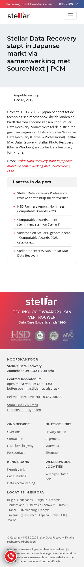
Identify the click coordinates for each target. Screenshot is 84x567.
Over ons (14, 432)
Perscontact (16, 452)
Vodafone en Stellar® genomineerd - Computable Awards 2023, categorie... (43, 237)
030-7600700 (68, 4)
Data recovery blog (21, 483)
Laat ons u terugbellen (24, 410)
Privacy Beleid (55, 432)
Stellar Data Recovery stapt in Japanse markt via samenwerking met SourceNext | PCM (39, 166)
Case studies (16, 476)
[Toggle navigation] (70, 15)
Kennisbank (16, 469)
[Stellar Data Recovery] (18, 15)
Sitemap (51, 452)
